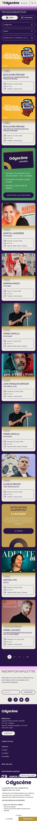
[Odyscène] (10, 711)
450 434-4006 (7, 728)
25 (27, 657)
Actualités (5, 756)
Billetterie (5, 747)
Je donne (18, 531)
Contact (8, 733)
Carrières (5, 753)
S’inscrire (28, 692)
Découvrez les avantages (18, 195)
